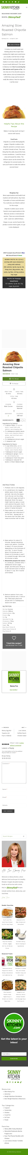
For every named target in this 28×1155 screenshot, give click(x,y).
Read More (5, 897)
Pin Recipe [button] (15, 383)
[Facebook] (3, 2)
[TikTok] (18, 2)
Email (4, 797)
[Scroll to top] (22, 1140)
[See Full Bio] (17, 690)
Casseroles (7, 1110)
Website (5, 805)
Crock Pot (7, 1115)
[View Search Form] (25, 2)
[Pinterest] (6, 2)
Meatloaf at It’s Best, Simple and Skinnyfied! (20, 922)
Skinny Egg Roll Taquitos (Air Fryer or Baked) (6, 731)
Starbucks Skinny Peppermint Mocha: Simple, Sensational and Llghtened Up (7, 972)
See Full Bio (13, 690)
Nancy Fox (5, 38)
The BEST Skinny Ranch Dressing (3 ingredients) (21, 944)
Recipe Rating (6, 756)
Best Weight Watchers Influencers (14, 1099)
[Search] (23, 836)
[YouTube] (15, 2)
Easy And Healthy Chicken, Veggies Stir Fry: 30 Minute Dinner (7, 945)
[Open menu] (26, 7)
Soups (6, 1120)
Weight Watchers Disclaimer (13, 1096)
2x (21, 420)
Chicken (6, 1112)
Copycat (7, 1108)
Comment (6, 763)
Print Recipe (15, 379)
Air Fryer (7, 1117)
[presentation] (7, 912)
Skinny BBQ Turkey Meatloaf (13, 1129)
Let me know (10, 645)
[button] (3, 374)
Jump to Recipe (15, 44)
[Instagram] (9, 2)
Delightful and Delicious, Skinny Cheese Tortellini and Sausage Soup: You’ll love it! (21, 997)
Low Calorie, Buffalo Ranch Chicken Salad (21, 731)
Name (4, 789)
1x (18, 420)
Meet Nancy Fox (9, 1091)
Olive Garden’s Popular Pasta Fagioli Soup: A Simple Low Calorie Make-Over (7, 997)
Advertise (7, 1094)
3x (24, 420)
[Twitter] (12, 2)
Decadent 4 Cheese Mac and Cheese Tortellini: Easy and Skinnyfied (20, 972)
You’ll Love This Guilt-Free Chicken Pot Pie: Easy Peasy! (7, 922)
